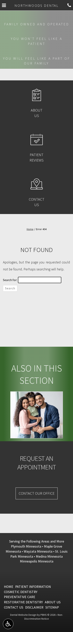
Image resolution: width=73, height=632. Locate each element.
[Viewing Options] (8, 624)
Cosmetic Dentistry (20, 592)
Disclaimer (34, 607)
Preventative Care (19, 597)
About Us (53, 602)
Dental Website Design (23, 615)
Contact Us (13, 607)
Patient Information (33, 586)
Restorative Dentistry (23, 602)
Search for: (10, 280)
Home (30, 229)
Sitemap (52, 607)
